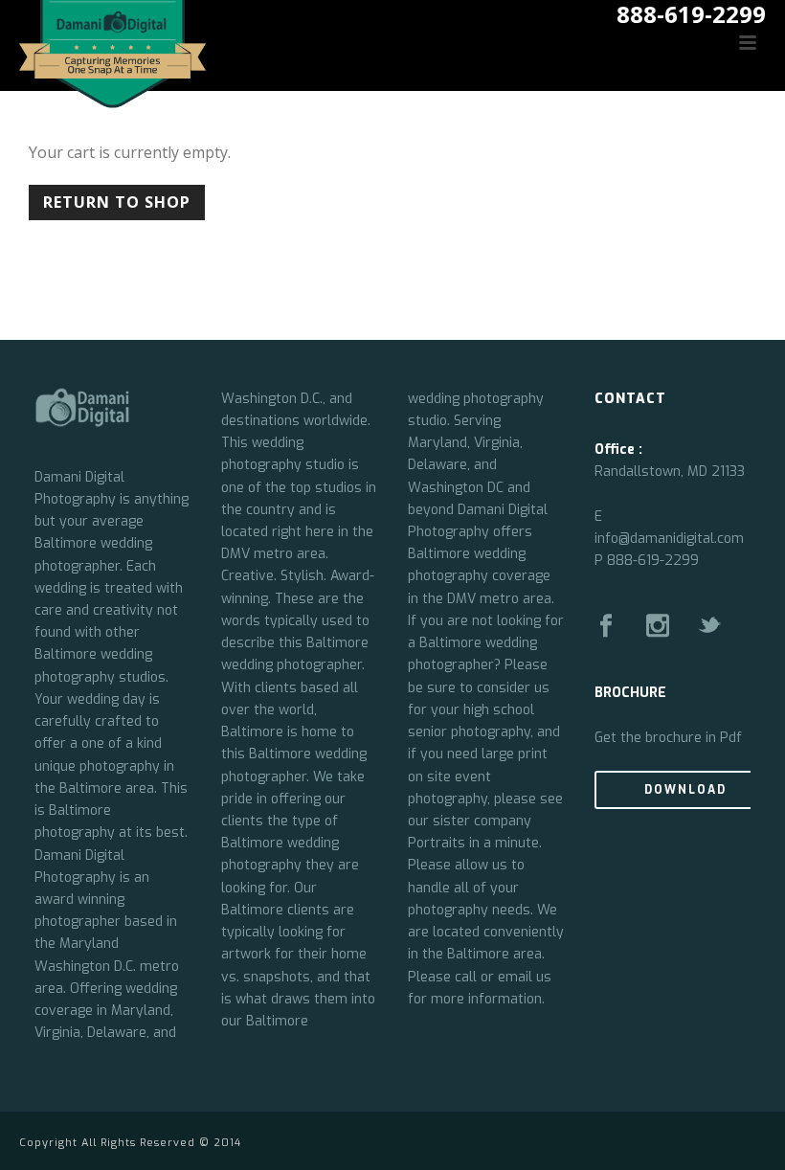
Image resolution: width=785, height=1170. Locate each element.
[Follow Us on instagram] (657, 627)
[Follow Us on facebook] (605, 627)
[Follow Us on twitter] (709, 627)
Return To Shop (117, 202)
